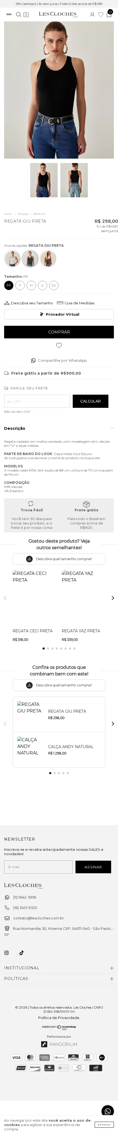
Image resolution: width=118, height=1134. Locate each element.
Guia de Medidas (79, 303)
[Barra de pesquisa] (18, 15)
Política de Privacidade (58, 1017)
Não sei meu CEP (17, 412)
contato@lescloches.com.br (38, 918)
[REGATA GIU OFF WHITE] (12, 258)
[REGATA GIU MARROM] (48, 258)
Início (8, 214)
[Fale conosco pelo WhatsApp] (108, 1111)
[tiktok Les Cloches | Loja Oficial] (24, 952)
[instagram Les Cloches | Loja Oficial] (9, 952)
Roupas (23, 214)
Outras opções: (34, 245)
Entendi (104, 1124)
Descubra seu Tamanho (32, 303)
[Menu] (9, 15)
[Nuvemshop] (59, 1029)
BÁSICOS (39, 214)
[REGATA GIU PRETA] (30, 258)
